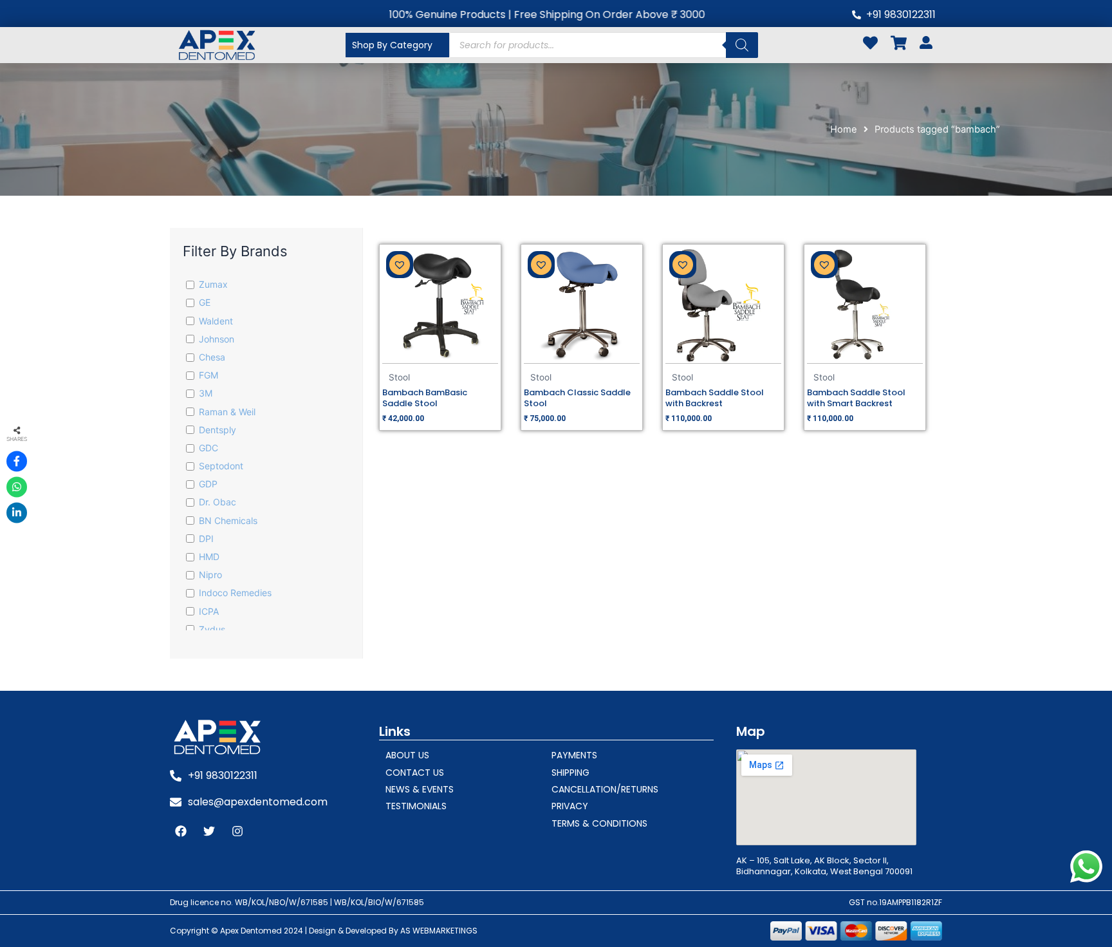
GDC (208, 447)
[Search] (742, 45)
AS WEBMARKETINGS (438, 930)
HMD (209, 556)
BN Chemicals (228, 520)
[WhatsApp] (16, 486)
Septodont (221, 465)
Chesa (212, 357)
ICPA (209, 611)
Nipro (210, 574)
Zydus (212, 629)
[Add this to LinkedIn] (16, 512)
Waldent (216, 320)
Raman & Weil (227, 411)
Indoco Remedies (235, 592)
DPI (206, 538)
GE (204, 302)
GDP (208, 483)
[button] (399, 264)
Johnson (216, 338)
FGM (208, 375)
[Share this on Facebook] (16, 461)
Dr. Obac (217, 501)
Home (843, 129)
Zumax (213, 284)
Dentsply (217, 429)
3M (205, 393)
